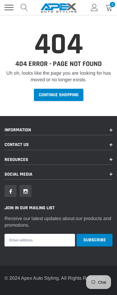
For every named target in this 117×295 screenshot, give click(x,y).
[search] (24, 7)
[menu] (9, 7)
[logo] (58, 7)
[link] (10, 191)
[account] (94, 7)
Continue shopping (59, 95)
